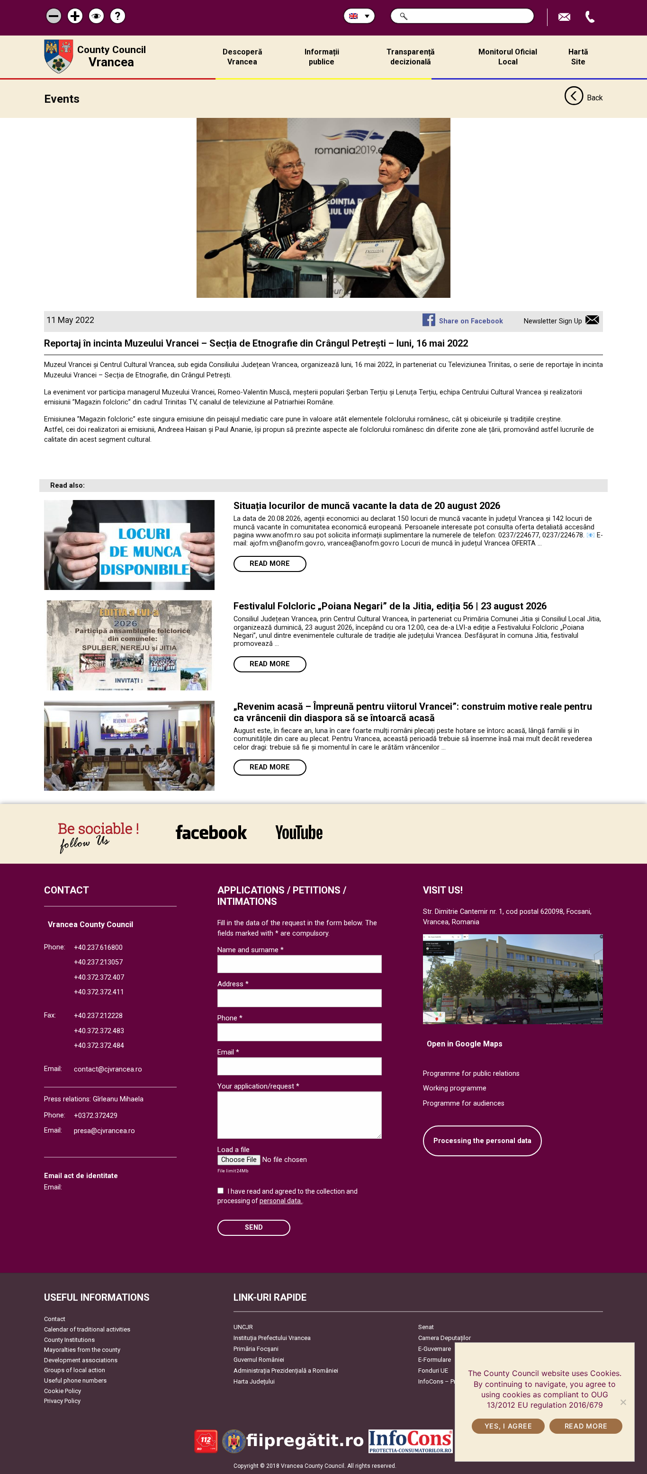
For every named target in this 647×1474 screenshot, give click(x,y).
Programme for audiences (463, 1103)
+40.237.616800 (98, 948)
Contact (54, 1318)
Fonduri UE (433, 1370)
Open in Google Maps (465, 1043)
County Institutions (69, 1339)
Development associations (80, 1360)
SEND (254, 1228)
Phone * (230, 1018)
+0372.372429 (95, 1116)
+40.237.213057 (98, 962)
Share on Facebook (471, 321)
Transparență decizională (410, 56)
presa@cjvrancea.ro (104, 1131)
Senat (426, 1327)
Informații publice (322, 56)
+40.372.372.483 (99, 1031)
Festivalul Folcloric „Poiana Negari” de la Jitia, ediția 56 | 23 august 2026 (390, 606)
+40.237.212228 (98, 1016)
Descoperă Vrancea (242, 56)
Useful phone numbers (75, 1380)
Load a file (233, 1149)
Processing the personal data (482, 1141)
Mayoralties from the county (82, 1349)
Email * (228, 1052)
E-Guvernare (434, 1348)
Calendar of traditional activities (87, 1329)
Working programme (454, 1088)
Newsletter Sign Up (553, 321)
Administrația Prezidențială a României (286, 1370)
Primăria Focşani (256, 1348)
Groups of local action (74, 1370)
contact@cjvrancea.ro (108, 1069)
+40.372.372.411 (99, 992)
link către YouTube (299, 838)
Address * (233, 984)
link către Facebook (211, 838)
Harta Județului (254, 1381)
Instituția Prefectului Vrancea (272, 1337)
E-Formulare (434, 1359)
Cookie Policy (62, 1390)
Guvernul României (259, 1359)
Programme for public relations (471, 1074)
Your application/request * (258, 1086)
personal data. (281, 1201)
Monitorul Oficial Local (507, 56)
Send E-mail (565, 17)
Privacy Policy (62, 1400)
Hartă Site (578, 56)
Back (595, 97)
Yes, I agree (508, 1426)
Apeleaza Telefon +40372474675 (591, 17)
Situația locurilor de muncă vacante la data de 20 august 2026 (367, 505)
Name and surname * (250, 950)
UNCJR (243, 1327)
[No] (623, 1402)
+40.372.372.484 (99, 1046)
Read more (270, 564)
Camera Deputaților (444, 1337)
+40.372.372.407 (99, 978)
